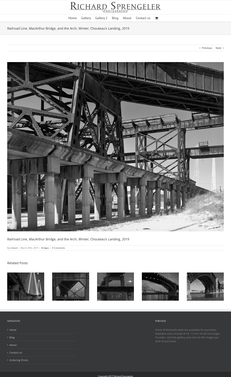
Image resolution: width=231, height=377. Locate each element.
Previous (207, 48)
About (13, 345)
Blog (12, 337)
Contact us (15, 352)
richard (14, 247)
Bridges (45, 247)
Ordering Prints (18, 360)
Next (218, 48)
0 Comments (58, 247)
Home (12, 330)
